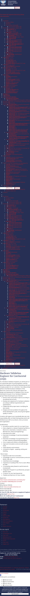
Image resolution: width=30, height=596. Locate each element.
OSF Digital (6, 523)
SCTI (4, 524)
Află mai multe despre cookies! (15, 592)
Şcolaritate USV (7, 533)
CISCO (5, 512)
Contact (3, 547)
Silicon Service (7, 526)
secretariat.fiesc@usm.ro (11, 556)
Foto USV (5, 542)
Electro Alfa (6, 515)
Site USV (5, 531)
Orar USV (5, 535)
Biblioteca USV (7, 537)
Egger (5, 514)
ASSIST (5, 508)
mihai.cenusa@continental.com (12, 487)
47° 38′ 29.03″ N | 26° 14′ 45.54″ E (12, 558)
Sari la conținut (4, 573)
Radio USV (6, 544)
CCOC (4, 540)
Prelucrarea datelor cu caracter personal (12, 567)
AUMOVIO (6, 510)
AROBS (5, 507)
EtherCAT (6, 517)
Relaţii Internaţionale (9, 539)
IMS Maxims (6, 519)
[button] (0, 575)
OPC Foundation (8, 521)
